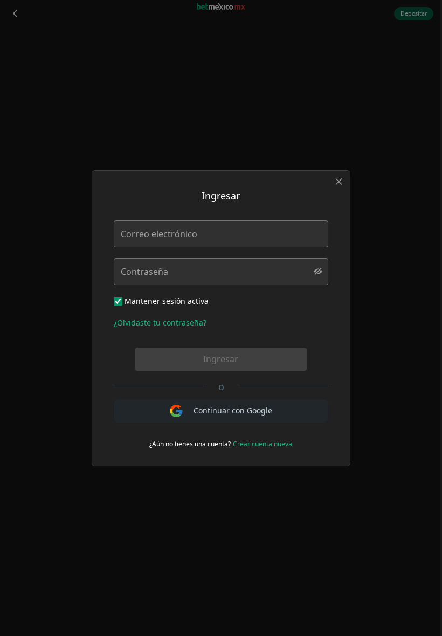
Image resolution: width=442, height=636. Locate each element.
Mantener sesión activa (167, 301)
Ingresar (220, 359)
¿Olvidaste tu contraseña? (160, 322)
